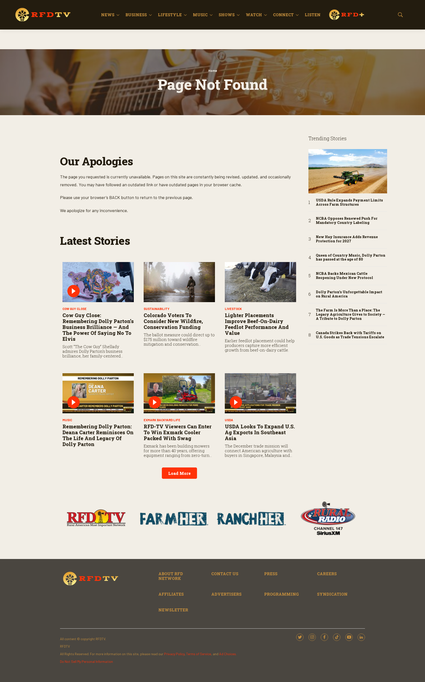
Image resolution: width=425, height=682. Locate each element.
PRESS (270, 573)
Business (136, 14)
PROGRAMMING (281, 594)
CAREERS (327, 573)
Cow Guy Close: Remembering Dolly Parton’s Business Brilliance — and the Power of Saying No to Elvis (98, 327)
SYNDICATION (332, 594)
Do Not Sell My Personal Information (86, 661)
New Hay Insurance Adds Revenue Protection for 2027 (347, 239)
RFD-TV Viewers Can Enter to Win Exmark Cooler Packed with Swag (178, 432)
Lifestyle (170, 14)
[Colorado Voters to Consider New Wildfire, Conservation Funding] (179, 282)
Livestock (233, 309)
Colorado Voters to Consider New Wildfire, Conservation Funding (173, 321)
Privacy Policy (174, 654)
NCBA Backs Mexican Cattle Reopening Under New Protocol (344, 276)
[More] (118, 15)
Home (212, 71)
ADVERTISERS (226, 594)
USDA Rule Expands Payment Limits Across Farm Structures (349, 202)
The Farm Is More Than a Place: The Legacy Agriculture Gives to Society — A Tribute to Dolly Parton (350, 314)
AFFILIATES (171, 594)
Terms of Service (198, 654)
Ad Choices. (228, 654)
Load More (179, 473)
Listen (312, 14)
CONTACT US (224, 573)
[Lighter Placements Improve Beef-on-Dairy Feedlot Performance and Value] (260, 282)
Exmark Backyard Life (162, 420)
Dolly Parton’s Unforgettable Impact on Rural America (349, 294)
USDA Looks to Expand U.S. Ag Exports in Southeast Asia (260, 432)
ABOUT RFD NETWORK (170, 576)
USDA (229, 420)
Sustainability (156, 309)
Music (200, 14)
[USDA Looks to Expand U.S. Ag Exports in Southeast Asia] (260, 393)
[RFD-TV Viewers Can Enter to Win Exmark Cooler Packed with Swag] (179, 393)
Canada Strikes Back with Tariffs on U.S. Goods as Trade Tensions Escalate (350, 335)
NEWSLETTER (173, 609)
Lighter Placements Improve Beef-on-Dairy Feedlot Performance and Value (257, 324)
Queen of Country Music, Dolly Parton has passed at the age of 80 (350, 257)
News (107, 14)
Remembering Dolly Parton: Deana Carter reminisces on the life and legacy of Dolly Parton (98, 435)
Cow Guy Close (74, 309)
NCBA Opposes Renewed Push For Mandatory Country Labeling (347, 221)
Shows (227, 14)
